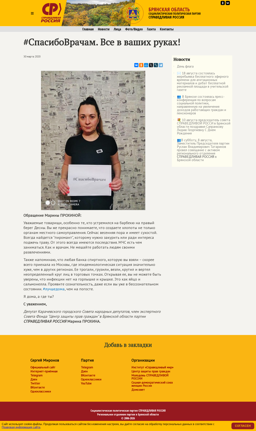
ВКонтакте (37, 387)
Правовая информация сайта (21, 427)
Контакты (167, 29)
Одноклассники (40, 391)
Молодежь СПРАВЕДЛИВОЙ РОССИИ (150, 377)
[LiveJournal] (156, 65)
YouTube (86, 383)
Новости (104, 29)
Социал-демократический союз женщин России (152, 384)
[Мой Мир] (146, 65)
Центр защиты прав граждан (150, 371)
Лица (117, 29)
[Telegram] (161, 65)
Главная (88, 29)
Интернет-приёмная (43, 371)
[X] (151, 65)
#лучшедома (54, 288)
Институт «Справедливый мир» (152, 367)
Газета (151, 29)
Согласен (243, 425)
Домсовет (138, 389)
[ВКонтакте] (136, 65)
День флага (183, 67)
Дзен (33, 379)
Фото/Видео (134, 29)
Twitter (35, 383)
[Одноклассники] (141, 65)
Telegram (36, 375)
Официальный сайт (42, 367)
